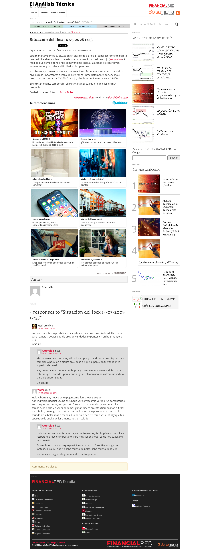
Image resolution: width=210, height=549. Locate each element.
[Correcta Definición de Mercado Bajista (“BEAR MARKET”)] (149, 227)
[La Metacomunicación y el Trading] (149, 248)
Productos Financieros (43, 500)
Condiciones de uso (40, 542)
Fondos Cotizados (41, 507)
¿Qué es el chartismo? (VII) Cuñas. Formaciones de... (170, 278)
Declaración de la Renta (94, 507)
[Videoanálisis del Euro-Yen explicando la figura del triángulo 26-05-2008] (143, 93)
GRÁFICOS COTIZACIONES (80, 26)
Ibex (41, 32)
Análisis (34, 32)
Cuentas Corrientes (42, 530)
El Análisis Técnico (52, 4)
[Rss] (178, 13)
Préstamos (38, 518)
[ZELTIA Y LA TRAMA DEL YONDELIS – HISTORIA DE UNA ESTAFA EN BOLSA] (143, 72)
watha (41, 390)
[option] (85, 22)
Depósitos (38, 503)
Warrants (88, 511)
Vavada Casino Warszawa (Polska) (171, 182)
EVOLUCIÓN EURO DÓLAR (168, 112)
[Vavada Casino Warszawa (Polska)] (149, 183)
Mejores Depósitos (42, 533)
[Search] (176, 24)
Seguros (37, 522)
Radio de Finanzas (142, 506)
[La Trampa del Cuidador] (143, 134)
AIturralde (75, 32)
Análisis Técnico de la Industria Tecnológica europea (73, 22)
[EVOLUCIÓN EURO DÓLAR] (143, 114)
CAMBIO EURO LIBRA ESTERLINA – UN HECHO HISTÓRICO (168, 51)
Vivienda (88, 503)
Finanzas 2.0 (140, 496)
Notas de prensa (58, 12)
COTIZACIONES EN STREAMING (46, 26)
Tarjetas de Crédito (42, 526)
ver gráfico (116, 59)
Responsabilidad (58, 542)
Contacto (44, 12)
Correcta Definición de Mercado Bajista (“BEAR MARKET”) (171, 228)
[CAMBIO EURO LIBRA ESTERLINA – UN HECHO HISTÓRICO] (143, 51)
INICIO (34, 12)
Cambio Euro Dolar (92, 519)
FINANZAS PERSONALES (113, 26)
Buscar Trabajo (91, 500)
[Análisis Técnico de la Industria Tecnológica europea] (149, 205)
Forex (87, 532)
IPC (36, 496)
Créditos (38, 514)
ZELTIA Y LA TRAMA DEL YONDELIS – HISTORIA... (164, 72)
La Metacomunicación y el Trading (158, 262)
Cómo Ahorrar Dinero (93, 515)
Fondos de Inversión (42, 511)
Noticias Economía (92, 496)
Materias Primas (91, 529)
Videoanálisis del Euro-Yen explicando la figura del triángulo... (168, 93)
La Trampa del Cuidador (165, 132)
